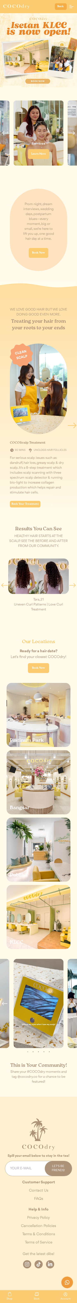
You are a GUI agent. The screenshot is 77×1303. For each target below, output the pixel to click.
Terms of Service (38, 1242)
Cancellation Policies (38, 1226)
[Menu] (71, 6)
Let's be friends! (58, 1168)
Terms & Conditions (38, 1234)
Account (65, 1298)
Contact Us (38, 1190)
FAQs (38, 1199)
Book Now (38, 252)
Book (60, 6)
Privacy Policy (38, 1218)
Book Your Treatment (25, 504)
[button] (5, 133)
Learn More (38, 154)
